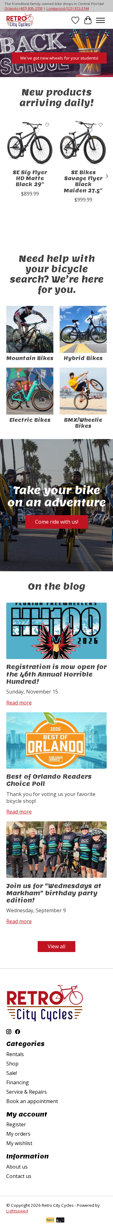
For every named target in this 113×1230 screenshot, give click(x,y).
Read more (19, 702)
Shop (12, 1063)
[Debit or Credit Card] (60, 1220)
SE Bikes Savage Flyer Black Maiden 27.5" (83, 181)
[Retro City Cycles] (20, 20)
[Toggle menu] (100, 20)
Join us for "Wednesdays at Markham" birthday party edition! (53, 893)
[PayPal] (50, 1220)
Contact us (18, 1176)
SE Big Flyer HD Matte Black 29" (30, 178)
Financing (17, 1082)
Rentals (15, 1054)
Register (16, 1124)
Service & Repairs (26, 1091)
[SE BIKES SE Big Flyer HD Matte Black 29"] (29, 142)
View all (56, 946)
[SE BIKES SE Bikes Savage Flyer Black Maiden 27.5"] (83, 142)
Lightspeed (17, 1211)
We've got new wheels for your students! (59, 58)
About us (17, 1166)
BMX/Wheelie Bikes (83, 423)
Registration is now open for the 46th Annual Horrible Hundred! (56, 674)
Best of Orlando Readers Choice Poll (49, 780)
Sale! (11, 1073)
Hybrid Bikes (83, 358)
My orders (18, 1133)
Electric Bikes (30, 420)
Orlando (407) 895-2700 (23, 8)
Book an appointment (32, 1101)
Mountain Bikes (29, 358)
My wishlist (19, 1143)
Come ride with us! (56, 521)
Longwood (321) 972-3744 (67, 8)
